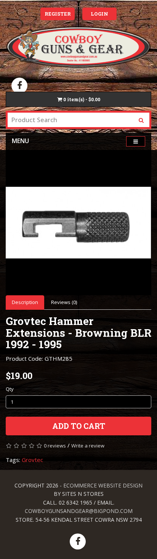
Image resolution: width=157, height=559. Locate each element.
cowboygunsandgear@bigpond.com (79, 510)
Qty (10, 388)
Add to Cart (78, 426)
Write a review (87, 445)
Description (25, 302)
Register (58, 13)
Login (99, 13)
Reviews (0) (64, 302)
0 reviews (55, 445)
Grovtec (32, 459)
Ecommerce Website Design (103, 485)
